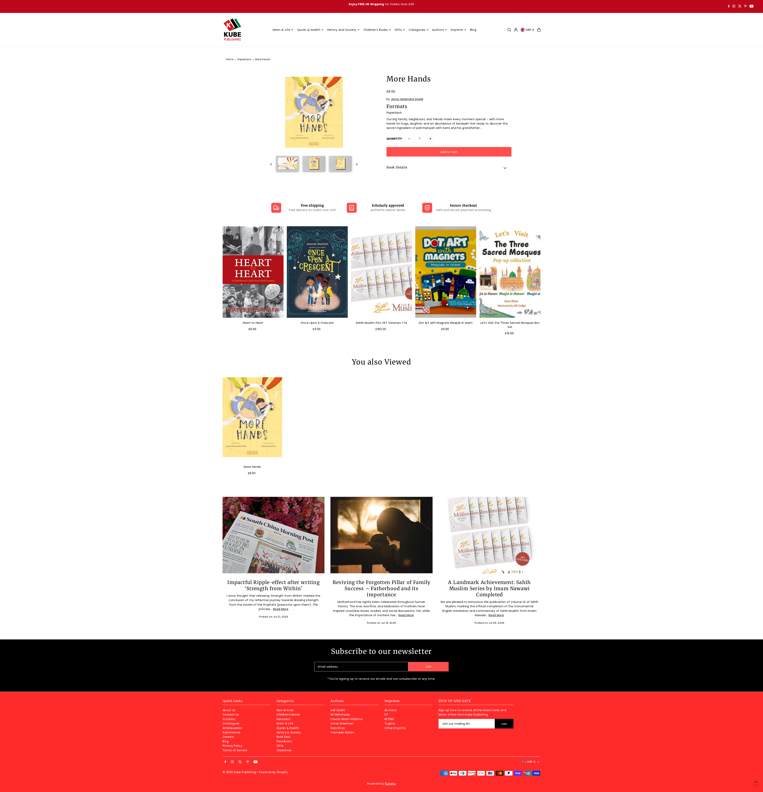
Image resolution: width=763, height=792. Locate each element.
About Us (229, 710)
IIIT (386, 715)
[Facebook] (729, 7)
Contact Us (231, 715)
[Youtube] (751, 7)
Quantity (394, 139)
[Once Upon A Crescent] (317, 272)
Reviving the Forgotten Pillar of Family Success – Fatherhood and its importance (382, 588)
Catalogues (231, 723)
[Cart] (538, 30)
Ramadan (283, 719)
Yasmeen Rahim (342, 732)
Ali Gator (390, 710)
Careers (228, 737)
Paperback (244, 59)
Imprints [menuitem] (457, 30)
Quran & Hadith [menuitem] (308, 30)
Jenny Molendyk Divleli (407, 99)
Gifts (280, 746)
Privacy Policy (232, 746)
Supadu (390, 784)
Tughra (389, 723)
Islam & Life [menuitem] (281, 30)
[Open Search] (509, 30)
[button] (448, 168)
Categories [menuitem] (417, 30)
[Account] (516, 30)
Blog (226, 741)
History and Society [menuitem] (341, 30)
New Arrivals (285, 710)
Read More (280, 609)
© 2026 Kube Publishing (239, 772)
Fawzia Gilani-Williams (346, 719)
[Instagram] (733, 7)
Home (229, 59)
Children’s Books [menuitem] (375, 30)
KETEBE (389, 719)
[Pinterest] (745, 7)
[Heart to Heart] (253, 272)
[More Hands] (252, 417)
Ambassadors (232, 728)
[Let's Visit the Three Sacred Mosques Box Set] (509, 272)
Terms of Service (235, 750)
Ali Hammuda (340, 715)
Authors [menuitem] (438, 30)
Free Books (284, 741)
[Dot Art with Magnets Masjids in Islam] (445, 272)
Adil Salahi (337, 710)
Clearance (284, 750)
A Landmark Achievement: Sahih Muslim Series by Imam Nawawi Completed (489, 588)
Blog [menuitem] (473, 30)
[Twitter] (739, 7)
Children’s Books (288, 715)
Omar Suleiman (341, 723)
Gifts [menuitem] (398, 30)
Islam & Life (285, 723)
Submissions (231, 732)
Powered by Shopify (273, 772)
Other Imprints (395, 728)
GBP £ (530, 30)
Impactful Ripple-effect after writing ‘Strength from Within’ (273, 585)
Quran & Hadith (288, 728)
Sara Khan (337, 728)
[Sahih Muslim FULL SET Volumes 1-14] (381, 272)
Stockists (229, 719)
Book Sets (283, 737)
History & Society (289, 732)
